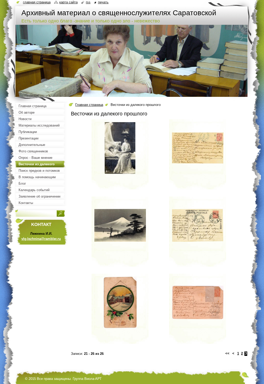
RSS (88, 2)
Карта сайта (68, 2)
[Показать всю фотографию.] (120, 156)
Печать (103, 2)
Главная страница (89, 105)
